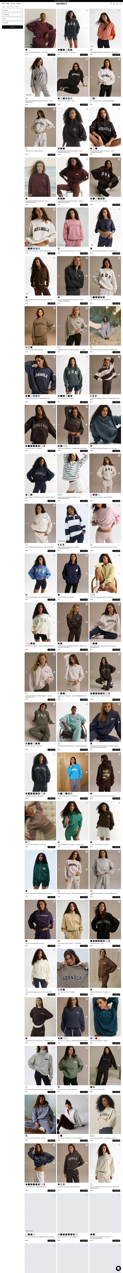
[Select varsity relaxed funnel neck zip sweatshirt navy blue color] (64, 148)
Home (3, 7)
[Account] (117, 3)
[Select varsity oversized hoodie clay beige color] (29, 347)
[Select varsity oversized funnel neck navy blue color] (94, 1234)
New (3, 3)
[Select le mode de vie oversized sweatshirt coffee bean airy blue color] (26, 1038)
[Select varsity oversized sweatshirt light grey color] (61, 98)
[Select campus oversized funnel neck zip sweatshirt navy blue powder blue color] (61, 643)
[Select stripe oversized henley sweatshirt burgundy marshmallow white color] (94, 396)
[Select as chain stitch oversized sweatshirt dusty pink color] (59, 248)
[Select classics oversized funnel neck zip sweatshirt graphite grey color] (59, 297)
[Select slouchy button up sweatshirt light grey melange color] (59, 1136)
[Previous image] (26, 28)
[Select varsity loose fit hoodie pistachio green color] (94, 1087)
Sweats (18, 3)
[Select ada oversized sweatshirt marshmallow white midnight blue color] (99, 495)
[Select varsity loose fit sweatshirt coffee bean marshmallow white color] (59, 446)
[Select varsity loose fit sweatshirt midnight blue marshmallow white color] (61, 446)
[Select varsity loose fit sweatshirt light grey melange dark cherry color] (59, 891)
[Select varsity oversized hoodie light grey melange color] (91, 98)
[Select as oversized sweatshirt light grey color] (41, 446)
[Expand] (114, 3)
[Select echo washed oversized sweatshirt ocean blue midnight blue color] (59, 743)
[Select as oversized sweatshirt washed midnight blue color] (34, 446)
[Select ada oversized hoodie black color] (61, 50)
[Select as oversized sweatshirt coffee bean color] (26, 446)
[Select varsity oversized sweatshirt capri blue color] (66, 98)
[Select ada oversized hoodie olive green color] (69, 50)
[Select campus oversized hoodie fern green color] (91, 842)
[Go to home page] (61, 3)
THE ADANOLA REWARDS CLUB (61, 1)
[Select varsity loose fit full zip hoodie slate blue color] (26, 1136)
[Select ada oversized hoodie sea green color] (71, 50)
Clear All (12, 27)
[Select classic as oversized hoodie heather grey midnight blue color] (91, 347)
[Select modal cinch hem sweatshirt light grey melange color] (29, 842)
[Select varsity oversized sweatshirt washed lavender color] (71, 98)
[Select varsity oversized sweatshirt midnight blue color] (64, 98)
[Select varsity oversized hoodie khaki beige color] (26, 347)
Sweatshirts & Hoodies (13, 7)
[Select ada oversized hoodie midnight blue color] (59, 50)
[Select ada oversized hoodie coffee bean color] (64, 50)
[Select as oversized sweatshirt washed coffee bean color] (31, 446)
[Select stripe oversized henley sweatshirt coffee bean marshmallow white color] (91, 396)
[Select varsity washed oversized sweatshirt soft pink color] (91, 545)
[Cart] (120, 3)
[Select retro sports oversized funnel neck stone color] (26, 1087)
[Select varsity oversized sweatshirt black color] (59, 98)
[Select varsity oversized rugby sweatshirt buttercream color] (61, 495)
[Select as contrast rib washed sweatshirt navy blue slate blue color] (91, 248)
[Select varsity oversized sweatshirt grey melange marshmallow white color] (91, 891)
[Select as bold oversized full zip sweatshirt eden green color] (59, 1087)
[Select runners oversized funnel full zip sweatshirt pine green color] (26, 891)
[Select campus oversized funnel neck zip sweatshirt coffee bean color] (59, 643)
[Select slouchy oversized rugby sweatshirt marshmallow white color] (26, 990)
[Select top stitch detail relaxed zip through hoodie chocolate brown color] (26, 297)
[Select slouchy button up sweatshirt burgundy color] (61, 1136)
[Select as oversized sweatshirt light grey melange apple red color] (44, 446)
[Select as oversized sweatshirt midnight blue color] (36, 446)
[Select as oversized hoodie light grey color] (26, 148)
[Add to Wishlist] (54, 11)
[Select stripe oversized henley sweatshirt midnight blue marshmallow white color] (96, 396)
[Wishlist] (111, 3)
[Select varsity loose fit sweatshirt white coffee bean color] (64, 446)
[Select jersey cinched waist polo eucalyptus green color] (59, 842)
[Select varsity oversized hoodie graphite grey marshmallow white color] (94, 98)
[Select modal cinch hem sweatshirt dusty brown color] (26, 842)
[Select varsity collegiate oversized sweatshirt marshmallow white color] (26, 545)
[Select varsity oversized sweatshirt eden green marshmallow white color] (69, 98)
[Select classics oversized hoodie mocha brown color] (91, 990)
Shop (7, 3)
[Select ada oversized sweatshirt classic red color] (94, 495)
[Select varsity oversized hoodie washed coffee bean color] (31, 347)
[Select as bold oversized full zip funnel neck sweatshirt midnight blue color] (91, 743)
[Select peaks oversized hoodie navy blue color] (59, 595)
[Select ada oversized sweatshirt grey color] (91, 495)
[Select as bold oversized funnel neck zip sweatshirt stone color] (59, 347)
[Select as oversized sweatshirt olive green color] (39, 446)
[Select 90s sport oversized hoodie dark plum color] (26, 941)
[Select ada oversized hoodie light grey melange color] (66, 50)
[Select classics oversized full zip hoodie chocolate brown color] (91, 793)
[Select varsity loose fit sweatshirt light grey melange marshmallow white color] (66, 446)
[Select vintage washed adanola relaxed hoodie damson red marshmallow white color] (26, 198)
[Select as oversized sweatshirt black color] (29, 446)
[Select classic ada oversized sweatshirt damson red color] (26, 50)
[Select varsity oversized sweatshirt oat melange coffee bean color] (91, 1136)
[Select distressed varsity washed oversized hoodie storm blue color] (91, 446)
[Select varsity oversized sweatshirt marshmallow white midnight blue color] (94, 1136)
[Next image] (54, 28)
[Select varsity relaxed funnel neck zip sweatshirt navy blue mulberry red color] (96, 148)
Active (13, 3)
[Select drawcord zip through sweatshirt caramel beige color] (59, 941)
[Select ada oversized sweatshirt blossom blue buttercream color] (26, 595)
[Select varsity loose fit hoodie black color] (91, 1087)
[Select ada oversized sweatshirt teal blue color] (96, 495)
